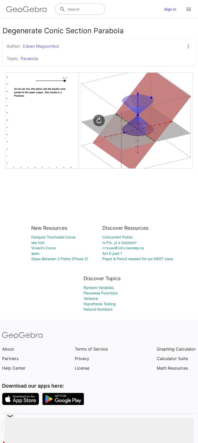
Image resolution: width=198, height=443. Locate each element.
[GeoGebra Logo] (26, 9)
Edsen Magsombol (41, 46)
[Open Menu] (189, 9)
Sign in (170, 9)
